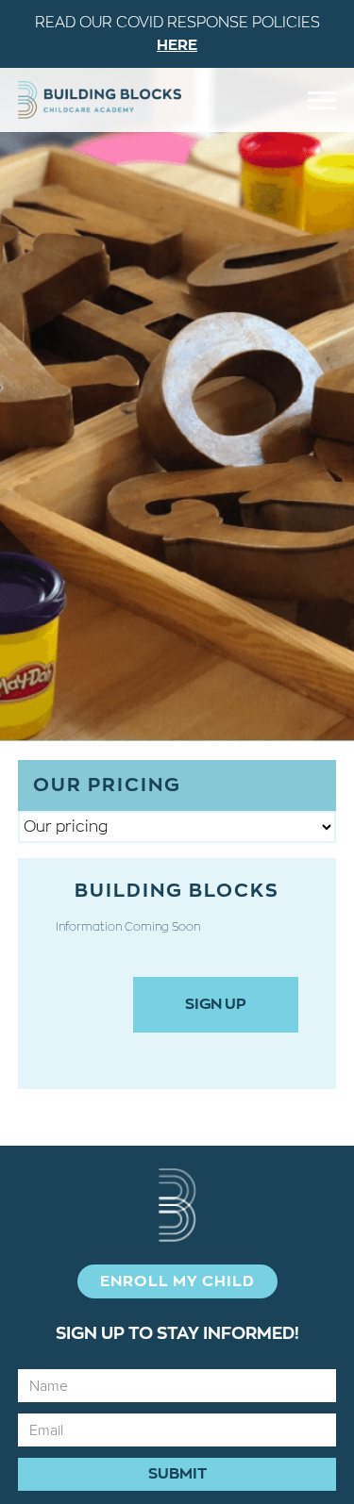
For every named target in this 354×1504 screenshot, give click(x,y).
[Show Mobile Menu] (322, 100)
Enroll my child (177, 1281)
